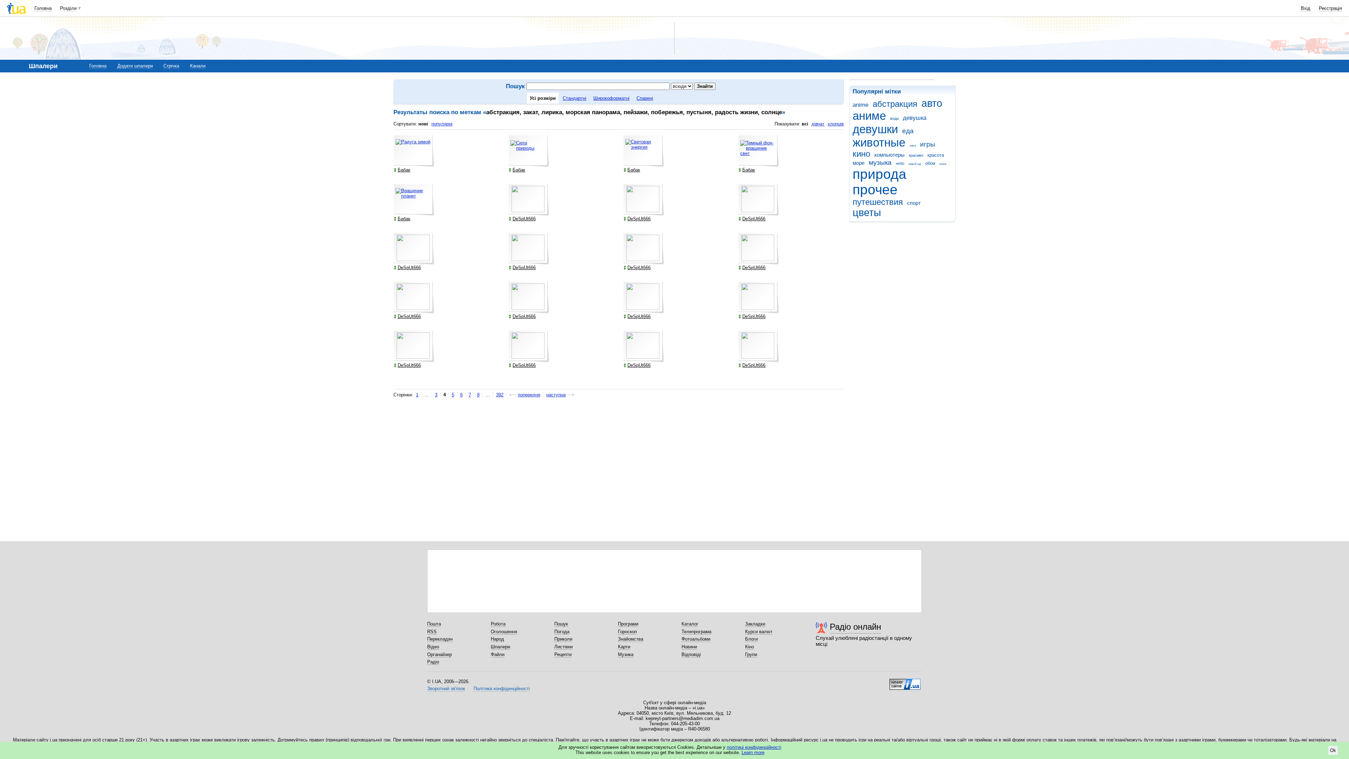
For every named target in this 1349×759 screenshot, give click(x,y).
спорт (914, 203)
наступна (556, 394)
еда (908, 131)
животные (879, 142)
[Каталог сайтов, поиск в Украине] (904, 682)
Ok (1333, 750)
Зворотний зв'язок (446, 688)
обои (930, 163)
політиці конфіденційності (754, 747)
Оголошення (504, 631)
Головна (43, 8)
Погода (561, 631)
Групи (751, 654)
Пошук (561, 624)
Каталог (690, 624)
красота (935, 155)
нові (423, 123)
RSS (432, 631)
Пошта (434, 624)
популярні (441, 123)
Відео (433, 646)
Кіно (749, 646)
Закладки (755, 624)
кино (861, 153)
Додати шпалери (135, 66)
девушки (875, 129)
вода (894, 118)
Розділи (68, 8)
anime (860, 105)
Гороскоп (627, 631)
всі (805, 123)
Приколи (563, 639)
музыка (880, 162)
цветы (867, 212)
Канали (198, 66)
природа (879, 174)
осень (942, 164)
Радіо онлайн (855, 626)
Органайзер (439, 654)
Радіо (433, 661)
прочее (875, 189)
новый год (914, 164)
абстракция (895, 104)
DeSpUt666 (524, 218)
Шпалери (500, 646)
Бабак (404, 170)
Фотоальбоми (696, 639)
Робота (498, 624)
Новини (689, 646)
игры (927, 144)
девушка (914, 118)
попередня (529, 394)
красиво (916, 155)
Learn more (753, 752)
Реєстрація (1330, 8)
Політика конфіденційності (502, 688)
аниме (869, 115)
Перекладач (440, 639)
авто (931, 103)
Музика (625, 654)
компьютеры (889, 155)
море (859, 163)
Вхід (1305, 8)
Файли (497, 654)
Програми (628, 624)
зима (913, 145)
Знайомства (630, 639)
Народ (497, 639)
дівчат (818, 123)
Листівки (563, 646)
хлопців (836, 123)
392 (499, 394)
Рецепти (563, 654)
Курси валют (759, 631)
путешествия (878, 202)
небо (900, 163)
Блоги (751, 639)
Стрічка (171, 66)
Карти (624, 646)
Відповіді (691, 654)
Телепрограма (696, 631)
